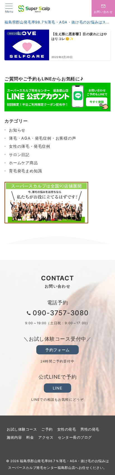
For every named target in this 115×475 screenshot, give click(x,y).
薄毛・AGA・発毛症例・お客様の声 (42, 138)
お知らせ (17, 130)
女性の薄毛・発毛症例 (29, 146)
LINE (57, 388)
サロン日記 (19, 154)
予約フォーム (57, 349)
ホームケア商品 (23, 162)
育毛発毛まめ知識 (25, 170)
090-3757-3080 (61, 313)
